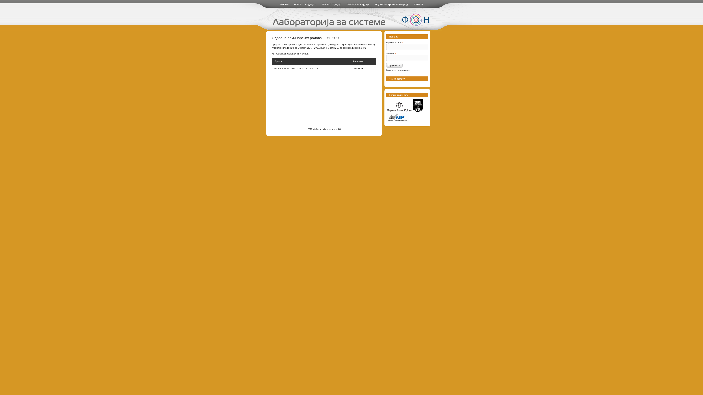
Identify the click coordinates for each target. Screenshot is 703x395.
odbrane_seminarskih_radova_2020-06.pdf (296, 68)
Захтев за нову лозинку (398, 70)
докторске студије (358, 4)
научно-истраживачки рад (391, 4)
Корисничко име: (394, 42)
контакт (418, 4)
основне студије (304, 4)
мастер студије (331, 4)
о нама (284, 4)
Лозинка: (391, 53)
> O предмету (397, 78)
